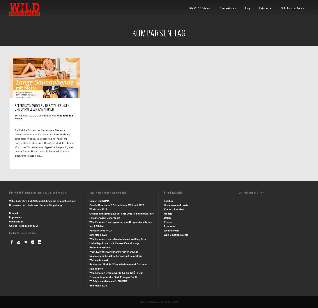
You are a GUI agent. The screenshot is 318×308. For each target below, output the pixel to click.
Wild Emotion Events (292, 8)
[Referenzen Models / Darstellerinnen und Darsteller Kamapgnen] (45, 97)
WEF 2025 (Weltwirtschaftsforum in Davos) (113, 251)
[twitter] (25, 242)
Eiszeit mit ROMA (99, 201)
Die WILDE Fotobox (199, 8)
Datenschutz (16, 221)
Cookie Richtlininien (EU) (23, 225)
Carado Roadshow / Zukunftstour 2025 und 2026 (116, 205)
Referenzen (265, 8)
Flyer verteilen (228, 8)
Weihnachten (171, 230)
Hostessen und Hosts (176, 205)
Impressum (15, 217)
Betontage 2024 (98, 285)
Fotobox (168, 201)
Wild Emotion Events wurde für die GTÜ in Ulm (116, 273)
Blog (247, 8)
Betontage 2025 (98, 234)
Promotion (170, 226)
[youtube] (18, 242)
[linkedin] (39, 242)
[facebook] (11, 242)
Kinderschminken (174, 209)
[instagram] (32, 242)
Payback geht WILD (100, 230)
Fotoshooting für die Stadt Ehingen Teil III (113, 277)
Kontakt (13, 213)
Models (168, 213)
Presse (168, 222)
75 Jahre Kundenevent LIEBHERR (108, 281)
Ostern (168, 218)
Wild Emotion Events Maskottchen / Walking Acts (117, 239)
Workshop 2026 (98, 209)
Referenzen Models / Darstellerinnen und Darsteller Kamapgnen (42, 107)
